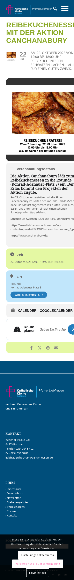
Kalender (27, 310)
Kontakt (12, 515)
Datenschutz (15, 493)
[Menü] (62, 8)
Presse (11, 511)
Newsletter (14, 498)
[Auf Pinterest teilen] (47, 347)
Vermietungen (16, 507)
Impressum (14, 489)
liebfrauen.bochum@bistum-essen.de (29, 457)
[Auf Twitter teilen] (39, 347)
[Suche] (53, 8)
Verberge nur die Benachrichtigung (37, 564)
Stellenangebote (17, 502)
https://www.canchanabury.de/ (29, 235)
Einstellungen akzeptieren (37, 555)
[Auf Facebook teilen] (31, 347)
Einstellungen (37, 572)
